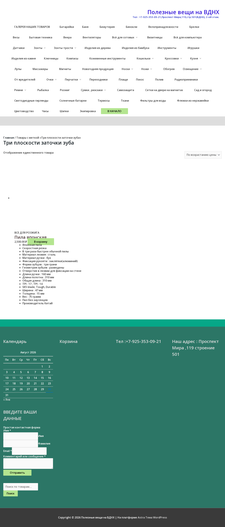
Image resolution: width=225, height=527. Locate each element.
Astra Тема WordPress (152, 517)
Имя (7, 430)
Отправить (17, 472)
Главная (8, 137)
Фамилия (44, 443)
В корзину (40, 241)
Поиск (10, 493)
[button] (114, 111)
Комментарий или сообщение (24, 456)
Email (7, 451)
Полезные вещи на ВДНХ (183, 12)
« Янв (6, 399)
